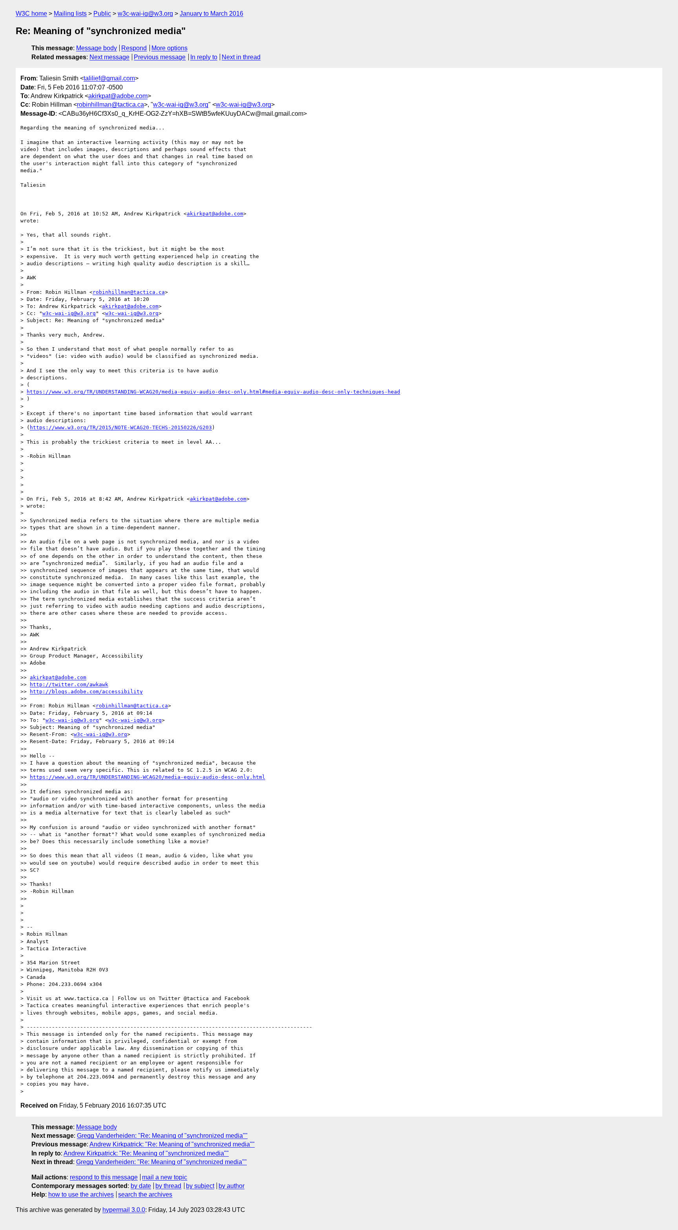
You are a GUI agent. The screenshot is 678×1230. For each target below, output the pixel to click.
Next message (109, 57)
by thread (168, 1186)
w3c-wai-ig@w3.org (145, 13)
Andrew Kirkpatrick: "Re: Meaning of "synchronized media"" (172, 1144)
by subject (200, 1186)
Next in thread (241, 57)
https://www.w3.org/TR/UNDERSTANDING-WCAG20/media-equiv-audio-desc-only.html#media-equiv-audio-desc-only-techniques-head (213, 392)
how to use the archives (81, 1194)
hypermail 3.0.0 (123, 1209)
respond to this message (104, 1177)
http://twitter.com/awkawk (69, 684)
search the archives (145, 1194)
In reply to (203, 57)
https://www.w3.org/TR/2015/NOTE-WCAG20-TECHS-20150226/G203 (121, 427)
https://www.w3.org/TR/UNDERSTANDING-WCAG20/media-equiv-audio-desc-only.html (147, 777)
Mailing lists (70, 13)
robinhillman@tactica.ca (110, 104)
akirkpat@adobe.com (118, 96)
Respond (134, 48)
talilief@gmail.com (109, 78)
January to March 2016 (211, 13)
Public (102, 13)
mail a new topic (164, 1177)
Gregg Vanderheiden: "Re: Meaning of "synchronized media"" (162, 1135)
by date (141, 1186)
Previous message (160, 57)
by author (231, 1186)
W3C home (31, 13)
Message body (96, 48)
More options (169, 48)
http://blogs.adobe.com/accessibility (86, 691)
